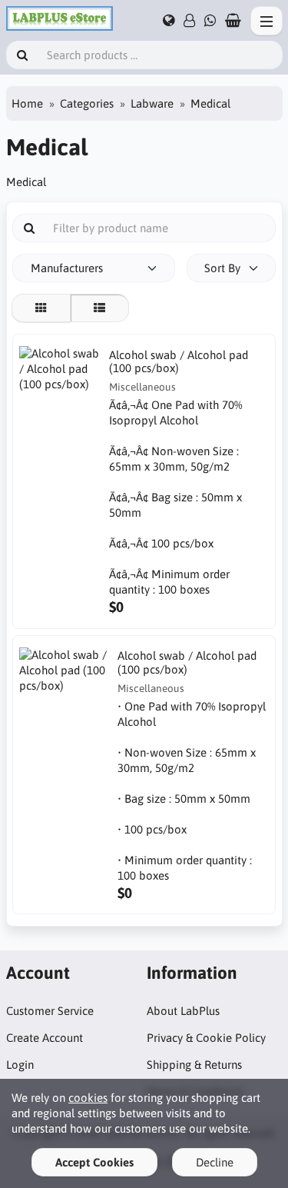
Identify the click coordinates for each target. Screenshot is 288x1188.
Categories (87, 103)
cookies (88, 1097)
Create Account (44, 1037)
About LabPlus (183, 1010)
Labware (152, 103)
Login (20, 1064)
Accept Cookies (94, 1162)
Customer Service (50, 1010)
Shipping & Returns (194, 1064)
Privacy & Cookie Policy (206, 1037)
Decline (214, 1162)
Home (27, 103)
